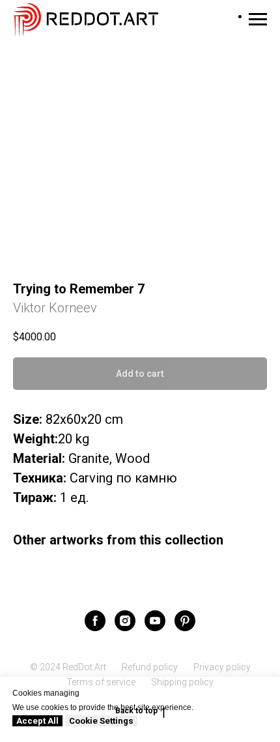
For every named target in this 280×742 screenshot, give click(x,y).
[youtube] (155, 620)
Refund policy (150, 667)
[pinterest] (185, 620)
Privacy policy (222, 667)
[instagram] (125, 620)
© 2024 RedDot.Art (68, 667)
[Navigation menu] (258, 19)
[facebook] (95, 620)
